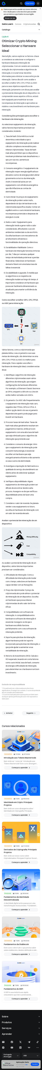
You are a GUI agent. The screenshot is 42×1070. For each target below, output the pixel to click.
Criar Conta (30, 3)
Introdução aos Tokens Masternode (20, 758)
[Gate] (4, 3)
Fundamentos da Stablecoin (16, 944)
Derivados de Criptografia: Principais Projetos (20, 850)
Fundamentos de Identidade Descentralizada (16, 898)
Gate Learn (7, 24)
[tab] (18, 24)
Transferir (35, 1064)
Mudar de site (10, 18)
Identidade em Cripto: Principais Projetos (18, 803)
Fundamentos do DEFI (13, 989)
